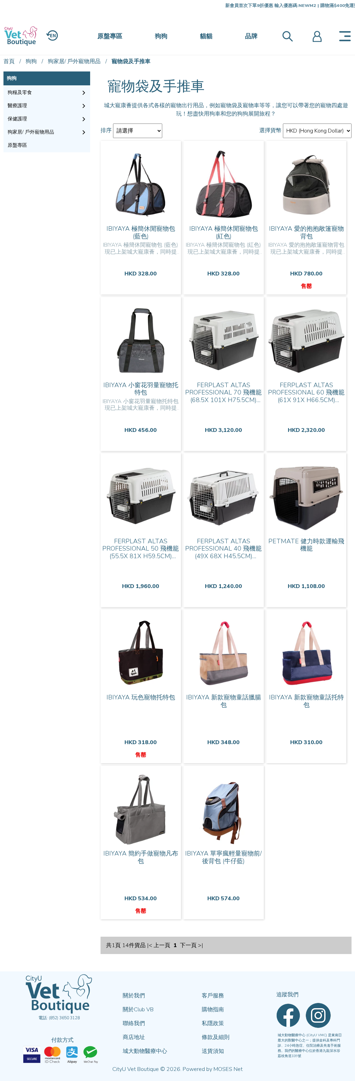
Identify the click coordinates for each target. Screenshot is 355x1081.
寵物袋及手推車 (131, 61)
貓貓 (206, 36)
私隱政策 (213, 1023)
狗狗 (161, 36)
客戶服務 (213, 995)
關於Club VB (138, 1009)
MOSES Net (228, 1069)
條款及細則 (216, 1037)
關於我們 (134, 995)
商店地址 (134, 1037)
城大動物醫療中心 (145, 1051)
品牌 (251, 36)
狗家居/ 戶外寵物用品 (74, 61)
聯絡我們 (134, 1023)
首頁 (9, 61)
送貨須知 (213, 1051)
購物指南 (213, 1009)
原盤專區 (109, 36)
